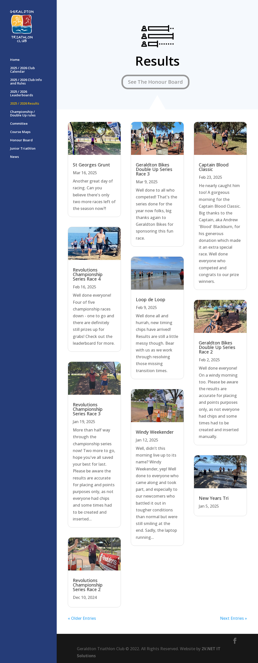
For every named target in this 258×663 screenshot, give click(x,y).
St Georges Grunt (91, 165)
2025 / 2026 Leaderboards (21, 93)
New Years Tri (214, 498)
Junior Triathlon (23, 149)
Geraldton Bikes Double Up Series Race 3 (154, 169)
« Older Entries (82, 618)
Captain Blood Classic (214, 167)
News (14, 157)
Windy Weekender (155, 432)
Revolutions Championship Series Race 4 (88, 274)
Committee (19, 124)
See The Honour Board (155, 81)
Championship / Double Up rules (23, 113)
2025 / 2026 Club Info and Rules (26, 81)
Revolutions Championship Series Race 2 (88, 584)
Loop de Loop (150, 299)
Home (15, 60)
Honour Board (21, 140)
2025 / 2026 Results (24, 104)
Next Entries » (233, 618)
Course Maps (20, 132)
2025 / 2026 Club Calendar (22, 70)
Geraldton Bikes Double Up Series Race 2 (217, 347)
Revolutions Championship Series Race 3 (88, 409)
